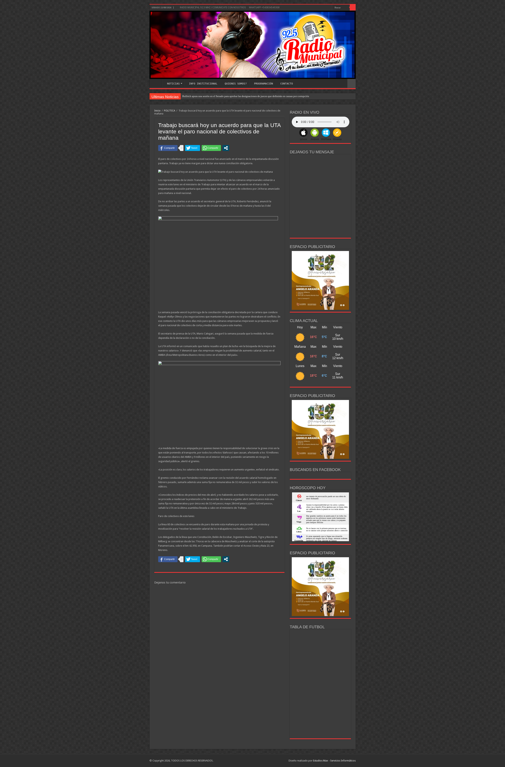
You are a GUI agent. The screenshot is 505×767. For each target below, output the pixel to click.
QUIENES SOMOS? (236, 83)
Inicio (157, 110)
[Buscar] (353, 7)
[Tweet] (192, 148)
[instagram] (329, 7)
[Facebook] (325, 7)
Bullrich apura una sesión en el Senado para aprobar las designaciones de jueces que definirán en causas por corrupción (245, 96)
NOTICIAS (173, 83)
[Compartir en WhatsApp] (211, 148)
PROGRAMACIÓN (263, 83)
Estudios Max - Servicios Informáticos (334, 760)
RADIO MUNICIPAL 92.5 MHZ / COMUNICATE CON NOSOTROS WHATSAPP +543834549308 (229, 7)
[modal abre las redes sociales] (226, 148)
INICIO (157, 83)
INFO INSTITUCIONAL (203, 83)
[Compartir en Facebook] (168, 148)
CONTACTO (286, 83)
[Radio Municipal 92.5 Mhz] (253, 45)
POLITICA (169, 110)
